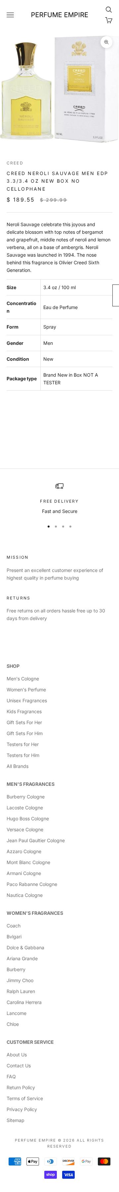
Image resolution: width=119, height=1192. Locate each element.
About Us (17, 1054)
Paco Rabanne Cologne (32, 884)
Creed (15, 162)
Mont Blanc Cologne (28, 862)
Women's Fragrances (35, 913)
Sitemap (15, 1120)
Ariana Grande (22, 958)
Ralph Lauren (21, 991)
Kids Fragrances (24, 711)
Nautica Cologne (25, 895)
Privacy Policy (22, 1109)
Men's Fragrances (31, 784)
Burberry (16, 969)
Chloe (13, 1024)
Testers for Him (23, 755)
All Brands (17, 766)
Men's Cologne (23, 678)
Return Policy (21, 1087)
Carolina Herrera (24, 1002)
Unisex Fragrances (27, 700)
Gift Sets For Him (25, 733)
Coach (13, 925)
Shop (13, 666)
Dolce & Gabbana (25, 947)
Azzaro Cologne (24, 851)
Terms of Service (25, 1098)
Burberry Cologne (26, 796)
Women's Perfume (26, 689)
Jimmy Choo (20, 980)
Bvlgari (14, 936)
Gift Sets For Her (24, 722)
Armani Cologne (24, 873)
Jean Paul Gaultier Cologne (36, 840)
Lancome (16, 1013)
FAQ (11, 1076)
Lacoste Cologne (25, 807)
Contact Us (19, 1065)
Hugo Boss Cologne (28, 818)
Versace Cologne (25, 829)
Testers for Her (23, 744)
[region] (59, 498)
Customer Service (30, 1042)
